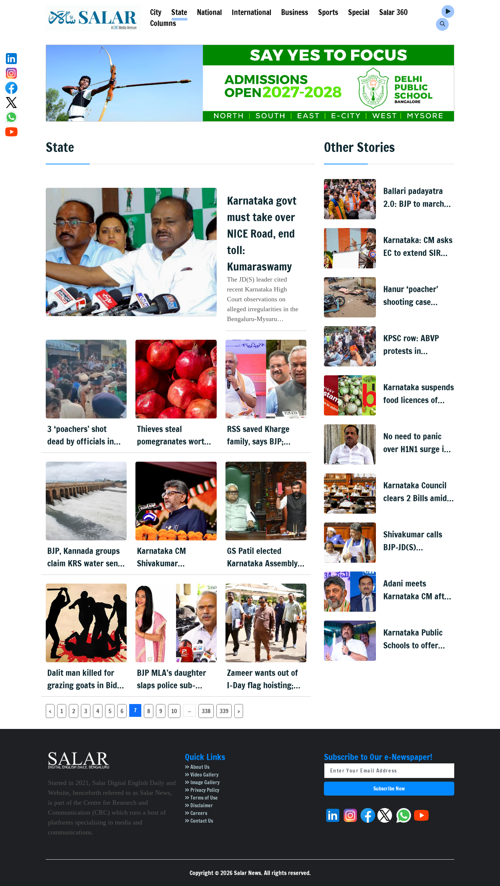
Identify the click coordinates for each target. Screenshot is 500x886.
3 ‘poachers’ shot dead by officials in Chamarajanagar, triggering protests (80, 435)
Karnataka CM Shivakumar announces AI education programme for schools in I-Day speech (175, 557)
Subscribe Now (389, 788)
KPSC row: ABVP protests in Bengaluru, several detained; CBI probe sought (417, 344)
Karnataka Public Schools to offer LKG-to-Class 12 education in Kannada (413, 639)
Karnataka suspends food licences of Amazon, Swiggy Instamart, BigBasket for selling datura (418, 393)
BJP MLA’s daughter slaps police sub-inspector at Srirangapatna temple (175, 679)
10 (174, 711)
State (179, 12)
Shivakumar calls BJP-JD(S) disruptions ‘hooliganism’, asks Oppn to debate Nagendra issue (415, 541)
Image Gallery (204, 782)
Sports (328, 12)
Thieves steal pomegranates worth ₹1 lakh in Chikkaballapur (173, 435)
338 (206, 711)
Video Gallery (204, 774)
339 (224, 711)
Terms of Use (203, 797)
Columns (163, 23)
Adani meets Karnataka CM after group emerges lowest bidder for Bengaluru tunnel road (417, 590)
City (155, 12)
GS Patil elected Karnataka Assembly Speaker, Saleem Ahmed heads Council (264, 557)
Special (358, 12)
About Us (199, 767)
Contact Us (201, 820)
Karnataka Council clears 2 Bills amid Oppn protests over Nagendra (416, 492)
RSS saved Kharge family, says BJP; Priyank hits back (258, 435)
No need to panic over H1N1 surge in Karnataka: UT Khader (415, 442)
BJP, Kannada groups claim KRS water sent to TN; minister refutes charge (84, 557)
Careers (198, 813)
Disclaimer (201, 805)
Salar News (247, 873)
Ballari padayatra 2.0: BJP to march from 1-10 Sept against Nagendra (414, 197)
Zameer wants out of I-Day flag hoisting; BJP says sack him (262, 679)
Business (294, 12)
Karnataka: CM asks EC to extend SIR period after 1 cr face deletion (417, 246)
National (209, 12)
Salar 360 (393, 12)
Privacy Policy (204, 790)
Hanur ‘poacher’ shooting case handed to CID (410, 295)
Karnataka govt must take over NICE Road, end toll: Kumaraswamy (261, 233)
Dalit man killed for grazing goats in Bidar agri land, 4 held (85, 679)
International (251, 12)
